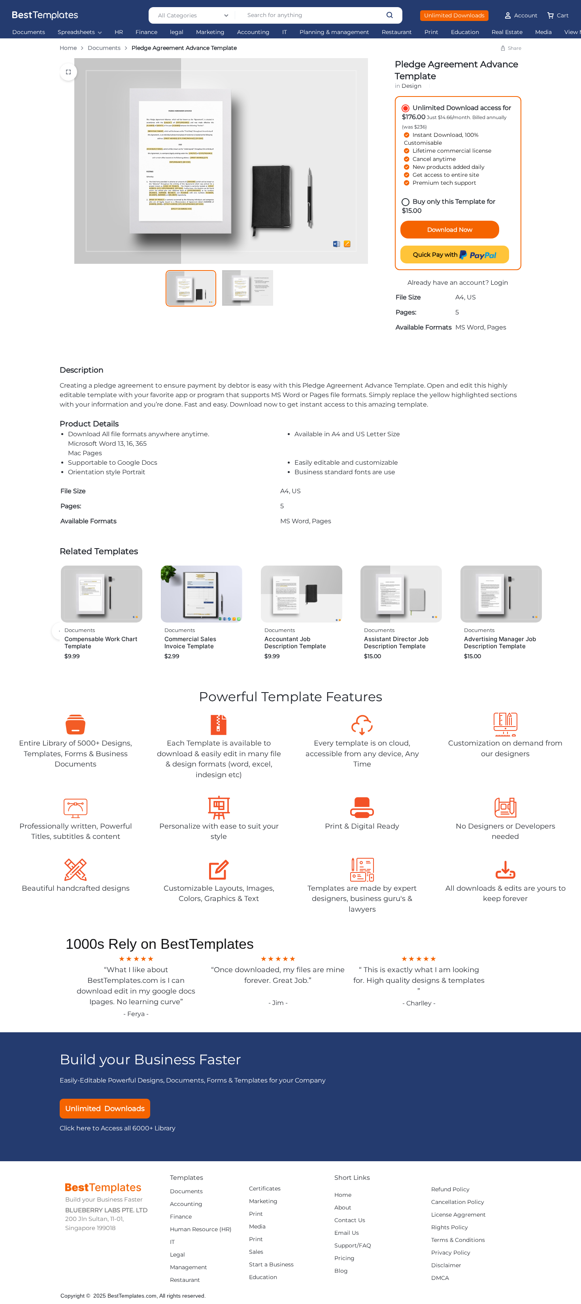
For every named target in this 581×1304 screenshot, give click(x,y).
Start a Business (271, 1264)
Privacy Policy (450, 1252)
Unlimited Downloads (454, 15)
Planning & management (334, 32)
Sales (256, 1252)
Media (543, 32)
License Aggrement (458, 1214)
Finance (146, 32)
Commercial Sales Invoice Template (190, 642)
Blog (341, 1271)
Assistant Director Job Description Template (396, 642)
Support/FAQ (352, 1245)
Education (465, 32)
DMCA (440, 1278)
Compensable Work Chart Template (101, 642)
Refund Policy (450, 1189)
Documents (28, 32)
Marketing (210, 32)
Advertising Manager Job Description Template (500, 642)
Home (68, 47)
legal (176, 32)
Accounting (253, 32)
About (342, 1207)
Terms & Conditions (458, 1240)
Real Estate (507, 32)
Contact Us (349, 1220)
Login (499, 282)
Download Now (449, 229)
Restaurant (397, 32)
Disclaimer (446, 1265)
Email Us (346, 1233)
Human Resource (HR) (201, 1229)
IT (284, 32)
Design (411, 85)
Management (188, 1267)
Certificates (265, 1188)
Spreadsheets (76, 32)
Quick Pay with (436, 254)
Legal (177, 1254)
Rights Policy (449, 1227)
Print (431, 32)
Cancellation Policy (457, 1202)
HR (119, 32)
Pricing (344, 1258)
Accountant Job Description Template (295, 642)
